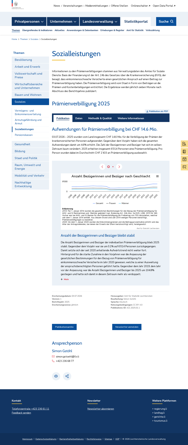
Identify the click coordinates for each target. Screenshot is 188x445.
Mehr (66, 279)
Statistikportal (136, 21)
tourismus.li (160, 420)
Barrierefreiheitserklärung (71, 439)
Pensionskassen (24, 135)
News (57, 6)
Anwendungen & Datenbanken (82, 30)
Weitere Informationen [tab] (131, 118)
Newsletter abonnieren (100, 409)
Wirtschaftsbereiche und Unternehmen (28, 86)
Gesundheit (22, 144)
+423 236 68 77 (65, 361)
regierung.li (160, 409)
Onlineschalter (139, 6)
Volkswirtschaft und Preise (28, 75)
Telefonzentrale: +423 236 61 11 (30, 409)
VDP (117, 439)
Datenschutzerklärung (46, 439)
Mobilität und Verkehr (29, 176)
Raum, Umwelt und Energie (28, 167)
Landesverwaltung (98, 21)
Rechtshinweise (94, 439)
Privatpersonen (27, 21)
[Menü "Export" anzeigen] (157, 176)
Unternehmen (61, 21)
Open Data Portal (163, 6)
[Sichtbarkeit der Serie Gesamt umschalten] (98, 206)
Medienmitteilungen (96, 6)
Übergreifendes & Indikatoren (37, 30)
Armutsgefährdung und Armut (28, 121)
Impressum (27, 439)
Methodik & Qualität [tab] (100, 118)
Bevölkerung (23, 60)
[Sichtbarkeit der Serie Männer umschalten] (124, 206)
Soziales (34, 39)
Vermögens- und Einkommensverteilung (28, 112)
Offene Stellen (119, 6)
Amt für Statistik (134, 30)
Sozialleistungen (24, 129)
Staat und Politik (26, 158)
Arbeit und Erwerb (27, 67)
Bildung (20, 151)
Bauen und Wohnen (28, 95)
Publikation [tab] (62, 118)
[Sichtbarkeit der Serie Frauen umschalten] (111, 206)
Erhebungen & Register (112, 30)
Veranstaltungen (72, 6)
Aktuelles (59, 30)
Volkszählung (153, 30)
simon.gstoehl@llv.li (67, 356)
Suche (164, 21)
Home (14, 39)
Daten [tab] (78, 118)
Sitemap (108, 439)
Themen (16, 30)
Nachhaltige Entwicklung (23, 184)
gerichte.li (159, 417)
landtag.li (159, 413)
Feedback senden (21, 413)
